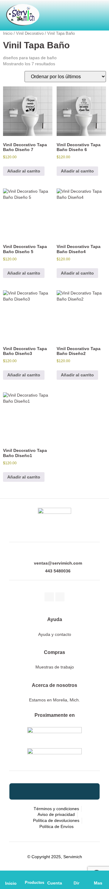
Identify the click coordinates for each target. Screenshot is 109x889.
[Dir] (76, 876)
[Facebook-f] (49, 597)
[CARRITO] (52, 12)
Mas (98, 883)
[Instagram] (60, 597)
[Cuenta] (54, 876)
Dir (76, 883)
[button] (81, 12)
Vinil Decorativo (30, 33)
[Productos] (33, 876)
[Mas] (98, 876)
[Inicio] (11, 876)
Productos (34, 882)
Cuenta (54, 883)
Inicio (11, 883)
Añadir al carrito (23, 171)
